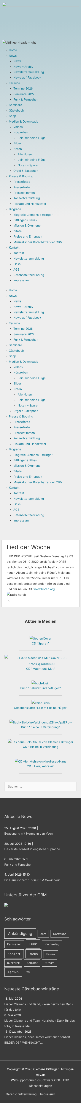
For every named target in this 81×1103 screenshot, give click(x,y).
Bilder (17, 143)
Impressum (21, 280)
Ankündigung (20, 933)
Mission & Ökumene (27, 225)
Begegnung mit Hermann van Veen (28, 833)
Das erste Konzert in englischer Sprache (32, 849)
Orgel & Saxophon (25, 170)
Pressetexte (21, 187)
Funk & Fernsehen (25, 99)
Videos (18, 127)
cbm (43, 934)
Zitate (17, 231)
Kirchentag (52, 944)
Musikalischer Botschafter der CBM (37, 242)
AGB (16, 269)
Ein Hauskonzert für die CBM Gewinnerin (32, 880)
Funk (33, 944)
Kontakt (14, 247)
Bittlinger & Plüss (25, 220)
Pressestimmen (24, 192)
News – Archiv (23, 66)
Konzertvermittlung (26, 198)
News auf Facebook (27, 77)
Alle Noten (25, 154)
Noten (17, 149)
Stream (49, 962)
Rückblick (13, 962)
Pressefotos (21, 181)
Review (51, 954)
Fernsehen (14, 944)
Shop (12, 116)
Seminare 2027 (24, 94)
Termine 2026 (23, 88)
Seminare (15, 105)
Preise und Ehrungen (27, 236)
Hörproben (20, 132)
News (13, 55)
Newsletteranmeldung (28, 72)
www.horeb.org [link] (44, 589)
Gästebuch (16, 110)
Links (17, 264)
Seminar (32, 962)
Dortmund (60, 934)
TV (28, 972)
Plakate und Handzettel (29, 203)
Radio (33, 954)
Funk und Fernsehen (18, 864)
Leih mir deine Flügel (32, 138)
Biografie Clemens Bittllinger (32, 214)
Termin (13, 972)
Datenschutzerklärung (28, 275)
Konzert (14, 954)
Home (13, 50)
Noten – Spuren (28, 165)
